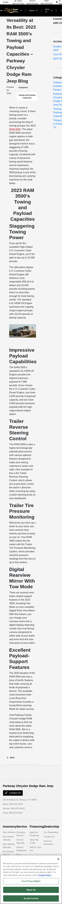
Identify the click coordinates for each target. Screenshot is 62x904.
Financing (37, 826)
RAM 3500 (15, 129)
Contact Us (14, 793)
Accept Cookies (31, 898)
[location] (56, 2)
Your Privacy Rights (31, 881)
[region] (31, 879)
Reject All (31, 890)
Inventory (9, 826)
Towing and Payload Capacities (27, 96)
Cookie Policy (44, 875)
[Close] (58, 859)
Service (21, 826)
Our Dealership (51, 832)
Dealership (51, 826)
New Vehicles (9, 832)
